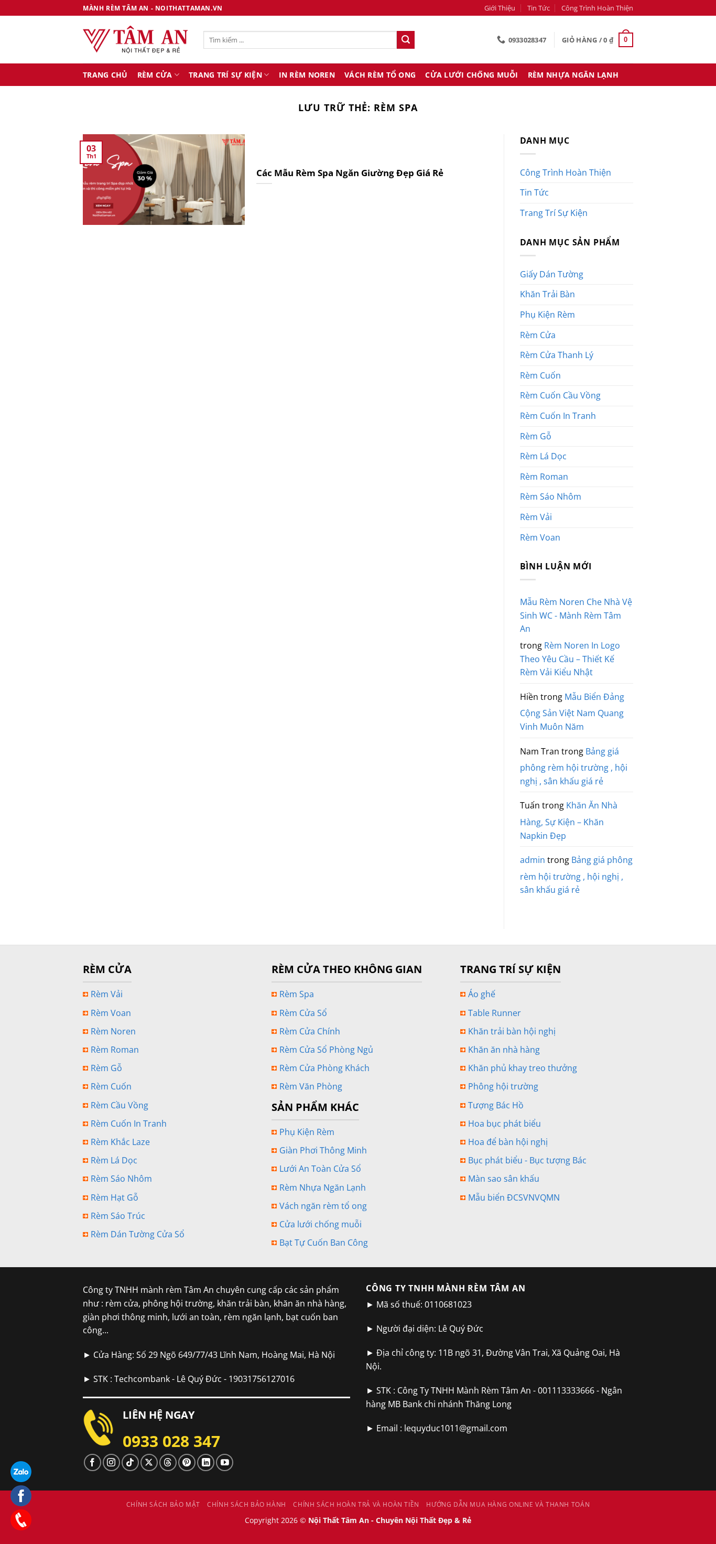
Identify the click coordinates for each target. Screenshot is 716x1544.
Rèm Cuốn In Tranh (558, 416)
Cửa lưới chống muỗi (320, 1224)
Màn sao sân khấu (503, 1178)
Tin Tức (538, 8)
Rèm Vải (536, 517)
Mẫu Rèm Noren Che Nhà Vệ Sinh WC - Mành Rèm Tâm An (576, 615)
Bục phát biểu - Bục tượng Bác (527, 1160)
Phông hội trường (503, 1086)
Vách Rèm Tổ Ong (380, 75)
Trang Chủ (105, 75)
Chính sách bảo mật (163, 1504)
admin (532, 860)
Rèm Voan (540, 537)
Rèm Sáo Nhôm (550, 496)
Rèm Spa (296, 994)
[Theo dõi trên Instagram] (111, 1462)
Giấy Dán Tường (551, 274)
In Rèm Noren (307, 75)
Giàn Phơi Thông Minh (323, 1150)
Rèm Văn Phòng (310, 1086)
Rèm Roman (544, 476)
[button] (597, 40)
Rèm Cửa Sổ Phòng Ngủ (326, 1049)
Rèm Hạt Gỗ (114, 1197)
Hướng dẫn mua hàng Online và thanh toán (508, 1504)
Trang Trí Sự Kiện (225, 75)
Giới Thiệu (499, 8)
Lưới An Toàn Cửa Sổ (320, 1168)
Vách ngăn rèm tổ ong (323, 1206)
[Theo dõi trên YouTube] (224, 1462)
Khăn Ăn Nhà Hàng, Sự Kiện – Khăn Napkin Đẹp (568, 820)
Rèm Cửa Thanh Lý (556, 355)
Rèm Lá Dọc (543, 456)
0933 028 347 (171, 1441)
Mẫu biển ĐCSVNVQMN (514, 1197)
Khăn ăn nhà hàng (504, 1049)
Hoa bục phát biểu (504, 1123)
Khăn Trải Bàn (547, 294)
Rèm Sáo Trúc (118, 1216)
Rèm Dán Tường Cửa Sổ (138, 1234)
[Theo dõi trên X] (149, 1462)
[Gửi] (406, 40)
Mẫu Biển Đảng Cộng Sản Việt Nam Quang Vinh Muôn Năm (572, 711)
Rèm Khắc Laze (120, 1142)
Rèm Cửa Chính (309, 1031)
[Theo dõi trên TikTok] (130, 1462)
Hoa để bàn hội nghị (508, 1142)
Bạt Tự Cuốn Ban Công (323, 1242)
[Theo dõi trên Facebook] (92, 1462)
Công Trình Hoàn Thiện (597, 8)
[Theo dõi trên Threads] (168, 1462)
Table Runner (494, 1013)
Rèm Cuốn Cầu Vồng (560, 395)
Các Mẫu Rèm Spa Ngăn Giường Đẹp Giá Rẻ (349, 173)
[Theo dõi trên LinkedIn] (205, 1462)
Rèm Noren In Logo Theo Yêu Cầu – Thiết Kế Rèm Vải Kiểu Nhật (570, 659)
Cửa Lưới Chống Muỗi (471, 75)
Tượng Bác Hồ (496, 1105)
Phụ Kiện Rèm (547, 314)
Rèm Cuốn (540, 375)
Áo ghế (481, 994)
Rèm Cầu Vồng (119, 1105)
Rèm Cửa (154, 75)
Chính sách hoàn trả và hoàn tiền (356, 1504)
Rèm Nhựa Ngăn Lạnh (573, 75)
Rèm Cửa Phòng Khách (324, 1068)
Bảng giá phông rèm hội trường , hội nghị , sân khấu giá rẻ (573, 766)
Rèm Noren (113, 1031)
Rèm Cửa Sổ (303, 1013)
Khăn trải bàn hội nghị (512, 1031)
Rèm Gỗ (535, 436)
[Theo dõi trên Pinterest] (187, 1462)
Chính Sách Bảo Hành (246, 1504)
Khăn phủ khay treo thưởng (522, 1068)
